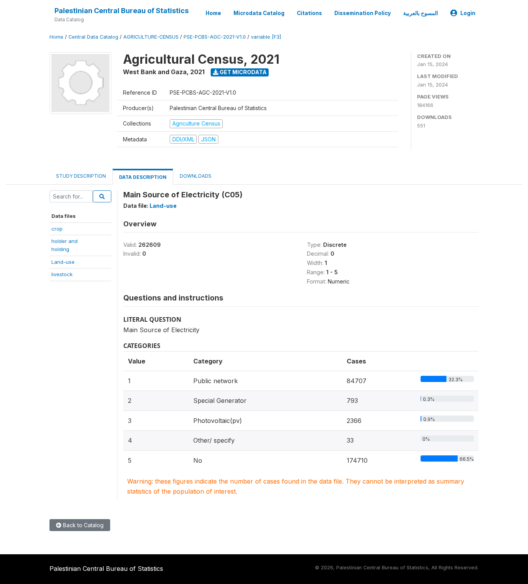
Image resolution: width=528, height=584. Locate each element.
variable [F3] (266, 37)
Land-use (63, 262)
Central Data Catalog (93, 37)
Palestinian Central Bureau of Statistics (122, 11)
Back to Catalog (82, 525)
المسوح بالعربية (420, 13)
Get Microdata (242, 72)
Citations (309, 13)
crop (57, 229)
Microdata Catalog (258, 13)
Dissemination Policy (362, 13)
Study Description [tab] (81, 176)
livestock (62, 274)
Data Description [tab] (143, 177)
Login (467, 13)
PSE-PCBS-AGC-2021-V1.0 (215, 37)
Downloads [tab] (195, 176)
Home (213, 13)
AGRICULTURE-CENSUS (151, 37)
